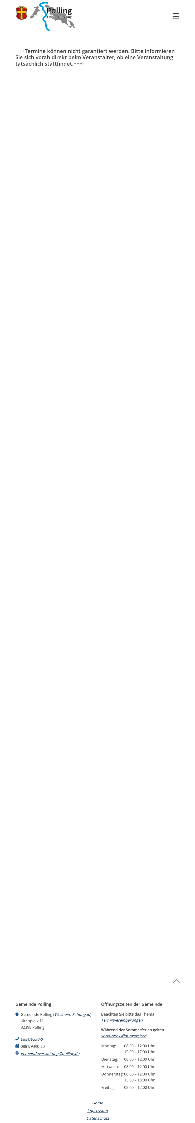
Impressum (97, 1110)
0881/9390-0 (32, 1039)
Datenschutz (97, 1118)
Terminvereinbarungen (122, 1020)
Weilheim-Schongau (72, 1014)
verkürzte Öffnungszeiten (123, 1036)
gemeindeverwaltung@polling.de (50, 1053)
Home (97, 1103)
